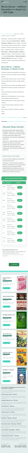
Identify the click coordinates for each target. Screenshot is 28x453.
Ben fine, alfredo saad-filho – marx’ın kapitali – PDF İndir (21, 446)
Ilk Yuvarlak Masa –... (8, 333)
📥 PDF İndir (14, 264)
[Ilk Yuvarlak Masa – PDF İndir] (22, 338)
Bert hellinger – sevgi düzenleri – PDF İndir (16, 121)
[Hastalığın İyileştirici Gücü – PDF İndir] (22, 320)
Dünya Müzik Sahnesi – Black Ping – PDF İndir (11, 423)
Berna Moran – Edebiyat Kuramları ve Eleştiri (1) (12, 117)
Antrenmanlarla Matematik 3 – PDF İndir (10, 435)
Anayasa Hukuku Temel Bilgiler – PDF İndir (10, 429)
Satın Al (19, 187)
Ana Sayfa (3, 33)
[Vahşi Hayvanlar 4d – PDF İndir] (22, 357)
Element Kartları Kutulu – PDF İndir (9, 394)
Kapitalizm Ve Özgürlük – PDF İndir (9, 418)
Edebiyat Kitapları (9, 33)
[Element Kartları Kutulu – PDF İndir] (22, 301)
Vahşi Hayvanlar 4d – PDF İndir (8, 412)
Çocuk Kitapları (6, 354)
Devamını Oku (6, 306)
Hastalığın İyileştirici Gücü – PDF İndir (9, 400)
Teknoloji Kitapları (7, 299)
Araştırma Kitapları (7, 335)
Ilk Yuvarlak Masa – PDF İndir (7, 406)
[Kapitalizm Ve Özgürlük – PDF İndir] (22, 375)
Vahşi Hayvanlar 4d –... (8, 352)
